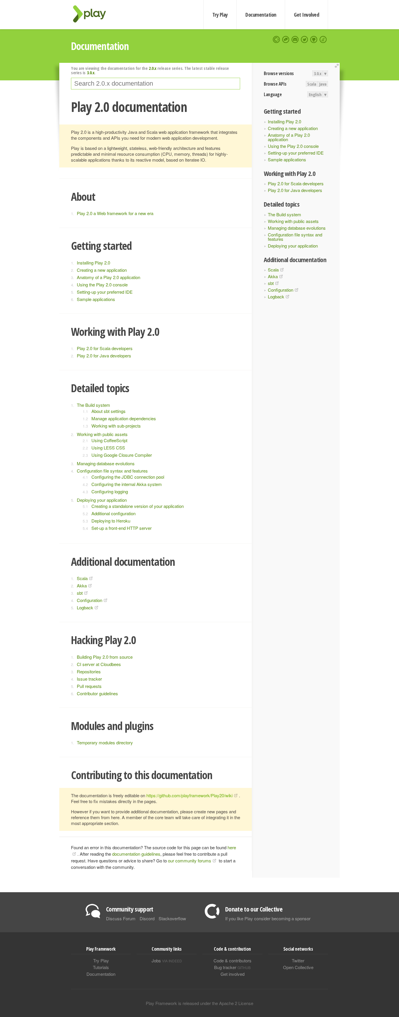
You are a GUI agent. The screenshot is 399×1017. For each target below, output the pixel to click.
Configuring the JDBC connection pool (127, 477)
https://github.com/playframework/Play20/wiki (189, 795)
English (315, 94)
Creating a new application (293, 128)
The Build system (284, 214)
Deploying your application (293, 246)
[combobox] (155, 83)
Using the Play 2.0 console (293, 146)
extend (338, 66)
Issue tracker (89, 679)
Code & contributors (232, 960)
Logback (276, 296)
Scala (311, 84)
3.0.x (318, 73)
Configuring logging (109, 491)
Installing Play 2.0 (284, 121)
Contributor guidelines (97, 693)
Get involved (232, 974)
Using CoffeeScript (109, 440)
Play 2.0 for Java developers (295, 190)
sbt (271, 283)
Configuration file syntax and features (295, 236)
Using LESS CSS (108, 447)
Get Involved (306, 14)
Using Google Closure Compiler (121, 455)
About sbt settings (108, 411)
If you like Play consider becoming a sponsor (267, 918)
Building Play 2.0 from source (105, 657)
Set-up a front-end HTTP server (121, 528)
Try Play (220, 14)
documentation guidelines (136, 854)
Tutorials (101, 967)
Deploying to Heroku (110, 521)
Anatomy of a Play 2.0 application (289, 137)
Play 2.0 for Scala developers (296, 183)
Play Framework (93, 13)
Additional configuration (113, 513)
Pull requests (89, 686)
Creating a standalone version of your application (137, 506)
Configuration (280, 290)
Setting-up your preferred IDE (296, 153)
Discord (147, 918)
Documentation (260, 14)
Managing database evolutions (297, 228)
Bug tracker (232, 967)
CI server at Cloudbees (99, 664)
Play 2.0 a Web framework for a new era (115, 213)
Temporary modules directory (105, 742)
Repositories (89, 671)
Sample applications (287, 159)
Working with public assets (293, 221)
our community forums (189, 860)
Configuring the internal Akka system (126, 484)
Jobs (167, 960)
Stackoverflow (172, 918)
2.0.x (153, 68)
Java (323, 84)
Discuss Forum (121, 918)
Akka (273, 276)
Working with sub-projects (116, 426)
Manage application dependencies (123, 418)
